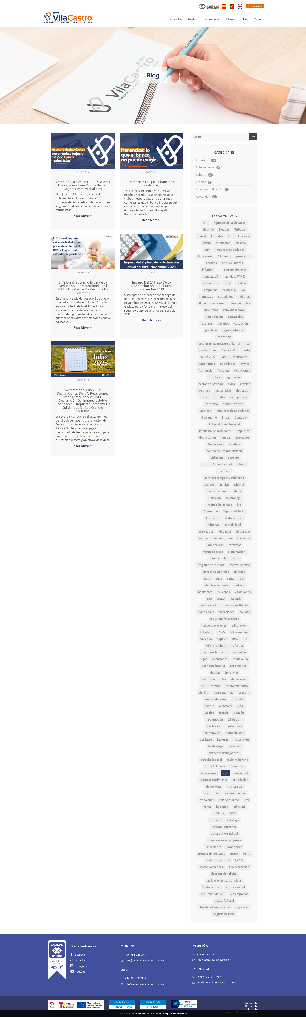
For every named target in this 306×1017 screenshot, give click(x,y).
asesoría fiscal (224, 901)
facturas (222, 739)
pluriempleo (212, 733)
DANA (221, 599)
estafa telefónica (236, 686)
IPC (246, 639)
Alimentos (224, 256)
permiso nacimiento (213, 780)
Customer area (254, 6)
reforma (237, 646)
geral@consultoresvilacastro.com (216, 982)
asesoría (244, 692)
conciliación (240, 780)
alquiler (222, 639)
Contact (259, 19)
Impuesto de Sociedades (229, 223)
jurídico (241, 283)
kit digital (225, 531)
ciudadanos (243, 592)
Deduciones (240, 357)
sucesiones (213, 847)
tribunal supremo (224, 827)
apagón (239, 713)
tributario (215, 377)
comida (214, 558)
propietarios (238, 666)
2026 (233, 813)
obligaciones (209, 773)
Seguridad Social (234, 511)
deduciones (242, 370)
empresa (204, 391)
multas (226, 437)
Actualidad (206, 196)
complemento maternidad (224, 451)
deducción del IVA (212, 894)
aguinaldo (233, 377)
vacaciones (226, 612)
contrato (224, 471)
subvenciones (223, 538)
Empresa (205, 411)
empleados (206, 531)
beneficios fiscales (237, 605)
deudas (215, 672)
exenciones (220, 659)
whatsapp (225, 706)
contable (219, 397)
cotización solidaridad (217, 464)
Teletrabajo (215, 746)
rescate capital (240, 303)
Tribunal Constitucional (224, 424)
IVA (205, 223)
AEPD (247, 854)
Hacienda (243, 538)
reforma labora (216, 646)
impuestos (206, 297)
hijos (204, 659)
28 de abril (235, 719)
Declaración (229, 350)
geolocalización (239, 867)
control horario (240, 565)
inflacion (239, 807)
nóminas (213, 525)
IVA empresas (239, 894)
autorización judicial (224, 833)
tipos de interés (232, 263)
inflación (208, 270)
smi (246, 800)
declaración (239, 679)
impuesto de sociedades (215, 431)
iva (243, 290)
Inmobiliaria (215, 545)
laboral (241, 464)
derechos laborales (216, 572)
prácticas (211, 330)
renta (246, 350)
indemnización (235, 793)
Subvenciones (207, 167)
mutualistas (235, 786)
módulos (219, 813)
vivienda (206, 639)
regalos (245, 384)
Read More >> (82, 216)
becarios (223, 323)
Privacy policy (251, 1002)
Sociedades (227, 364)
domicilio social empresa (224, 840)
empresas (210, 290)
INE (209, 599)
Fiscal (202, 236)
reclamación (214, 719)
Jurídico (203, 182)
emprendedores (215, 699)
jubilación (216, 458)
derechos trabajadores (224, 753)
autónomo (235, 726)
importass (241, 907)
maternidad (223, 391)
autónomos (211, 283)
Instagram (80, 966)
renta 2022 (208, 357)
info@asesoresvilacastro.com (144, 960)
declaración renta (217, 585)
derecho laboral (211, 760)
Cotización (213, 518)
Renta (207, 243)
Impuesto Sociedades (230, 250)
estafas (224, 484)
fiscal (227, 283)
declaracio (243, 531)
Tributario (205, 160)
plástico (240, 243)
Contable (217, 236)
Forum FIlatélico (239, 236)
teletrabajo (233, 498)
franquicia (205, 370)
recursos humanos (215, 652)
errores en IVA (235, 887)
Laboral (204, 175)
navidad (244, 612)
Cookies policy (251, 1008)
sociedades (225, 297)
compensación (209, 605)
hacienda (222, 807)
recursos (206, 323)
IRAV (235, 639)
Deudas (224, 229)
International (212, 19)
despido (208, 229)
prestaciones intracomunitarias (219, 344)
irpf (242, 578)
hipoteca (235, 444)
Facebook (78, 954)
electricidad (214, 726)
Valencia (236, 599)
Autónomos (207, 364)
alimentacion (236, 552)
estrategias (235, 317)
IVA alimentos (239, 632)
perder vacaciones (214, 625)
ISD (203, 686)
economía (229, 290)
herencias (231, 672)
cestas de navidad (211, 384)
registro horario (237, 760)
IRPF (207, 250)
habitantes (205, 592)
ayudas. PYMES (235, 276)
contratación (211, 276)
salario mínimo (229, 800)
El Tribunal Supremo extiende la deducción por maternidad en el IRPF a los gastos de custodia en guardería (83, 287)
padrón (239, 585)
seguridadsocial (232, 330)
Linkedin (79, 960)
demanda (234, 746)
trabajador (207, 800)
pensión (233, 458)
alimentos (239, 652)
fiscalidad (237, 699)
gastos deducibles (214, 679)
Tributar (239, 229)
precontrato (212, 793)
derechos (223, 592)
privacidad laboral (211, 867)
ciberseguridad (223, 692)
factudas (223, 370)
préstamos (243, 256)
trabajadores (234, 518)
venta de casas (213, 552)
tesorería (212, 404)
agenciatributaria (213, 666)
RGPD (234, 854)
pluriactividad (235, 733)
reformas (235, 545)
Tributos (244, 297)
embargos (242, 437)
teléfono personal (218, 860)
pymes (245, 364)
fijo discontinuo (217, 491)
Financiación (214, 317)
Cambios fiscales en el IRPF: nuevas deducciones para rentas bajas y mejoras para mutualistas (83, 185)
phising (239, 484)
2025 (221, 632)
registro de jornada (211, 565)
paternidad (240, 773)
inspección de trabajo (224, 820)
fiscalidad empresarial (215, 907)
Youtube (79, 971)
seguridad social (224, 914)
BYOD (239, 860)
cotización (241, 323)
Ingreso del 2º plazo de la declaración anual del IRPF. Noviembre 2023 (151, 286)
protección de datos (211, 854)
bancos (209, 484)
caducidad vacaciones (224, 619)
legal (240, 706)
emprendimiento (235, 270)
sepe (219, 578)
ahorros (211, 263)
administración (233, 404)
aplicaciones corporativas (224, 880)
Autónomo (210, 511)
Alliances (231, 19)
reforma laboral (234, 310)
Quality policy (251, 1005)
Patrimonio (209, 417)
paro (207, 578)
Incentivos (211, 310)
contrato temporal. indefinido (224, 478)
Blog (245, 19)
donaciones (234, 847)
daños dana (206, 612)
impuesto (243, 431)
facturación (241, 739)
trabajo (224, 713)
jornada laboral (215, 766)
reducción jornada (220, 505)
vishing (203, 692)
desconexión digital (224, 874)
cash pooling (238, 397)
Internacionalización (211, 189)
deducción (243, 391)
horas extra (232, 558)
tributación (239, 625)
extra (231, 384)
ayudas (203, 538)
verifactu (206, 739)
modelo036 (240, 659)
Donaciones (216, 444)
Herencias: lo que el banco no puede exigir (151, 183)
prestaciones (207, 350)
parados (239, 572)
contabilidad (232, 525)
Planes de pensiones (212, 303)
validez (209, 713)
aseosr (209, 706)
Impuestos (223, 243)
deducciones (207, 437)
